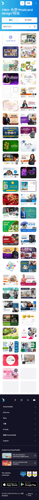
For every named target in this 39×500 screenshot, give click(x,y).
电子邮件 (28, 20)
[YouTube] (34, 400)
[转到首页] (2, 3)
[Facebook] (15, 400)
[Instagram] (21, 400)
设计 (11, 20)
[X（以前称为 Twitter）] (28, 400)
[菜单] (36, 3)
